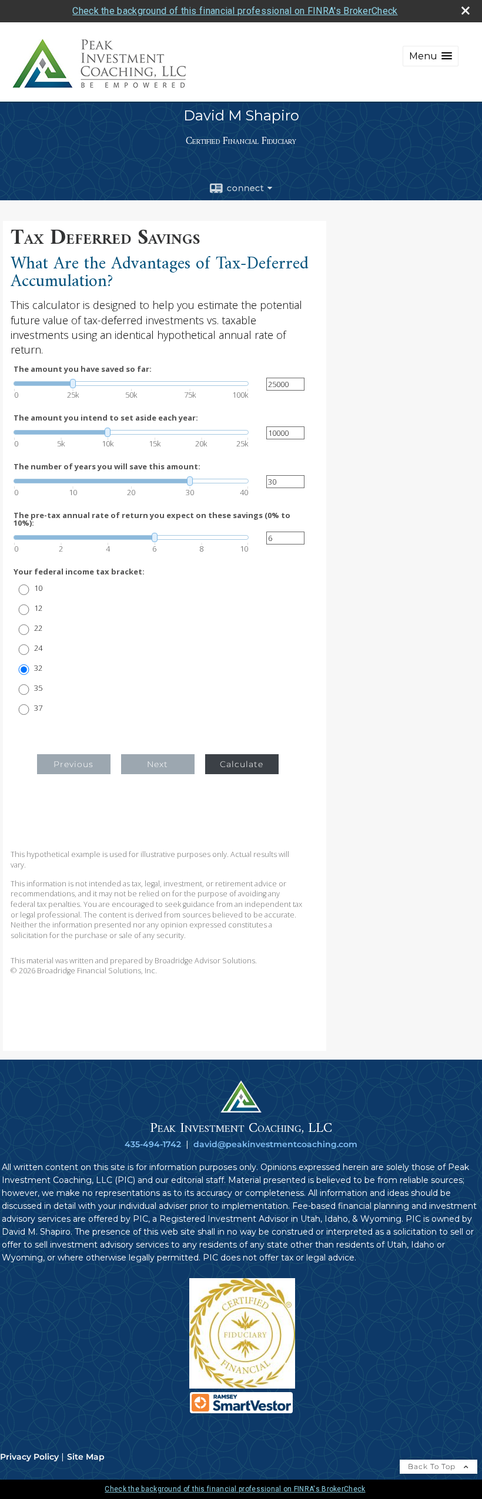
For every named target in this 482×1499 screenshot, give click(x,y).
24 (38, 648)
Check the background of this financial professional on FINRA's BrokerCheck (234, 10)
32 (38, 668)
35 (38, 688)
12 (38, 608)
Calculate (241, 764)
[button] (430, 56)
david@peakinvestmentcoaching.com (275, 1144)
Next (157, 764)
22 (38, 628)
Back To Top (433, 1466)
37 (38, 708)
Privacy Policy (29, 1456)
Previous (73, 764)
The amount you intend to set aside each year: (106, 418)
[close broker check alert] (465, 10)
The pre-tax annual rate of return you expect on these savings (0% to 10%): (152, 519)
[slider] (131, 383)
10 (38, 588)
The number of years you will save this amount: (107, 466)
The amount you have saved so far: (83, 369)
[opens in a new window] (242, 1385)
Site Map (86, 1456)
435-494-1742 (153, 1144)
